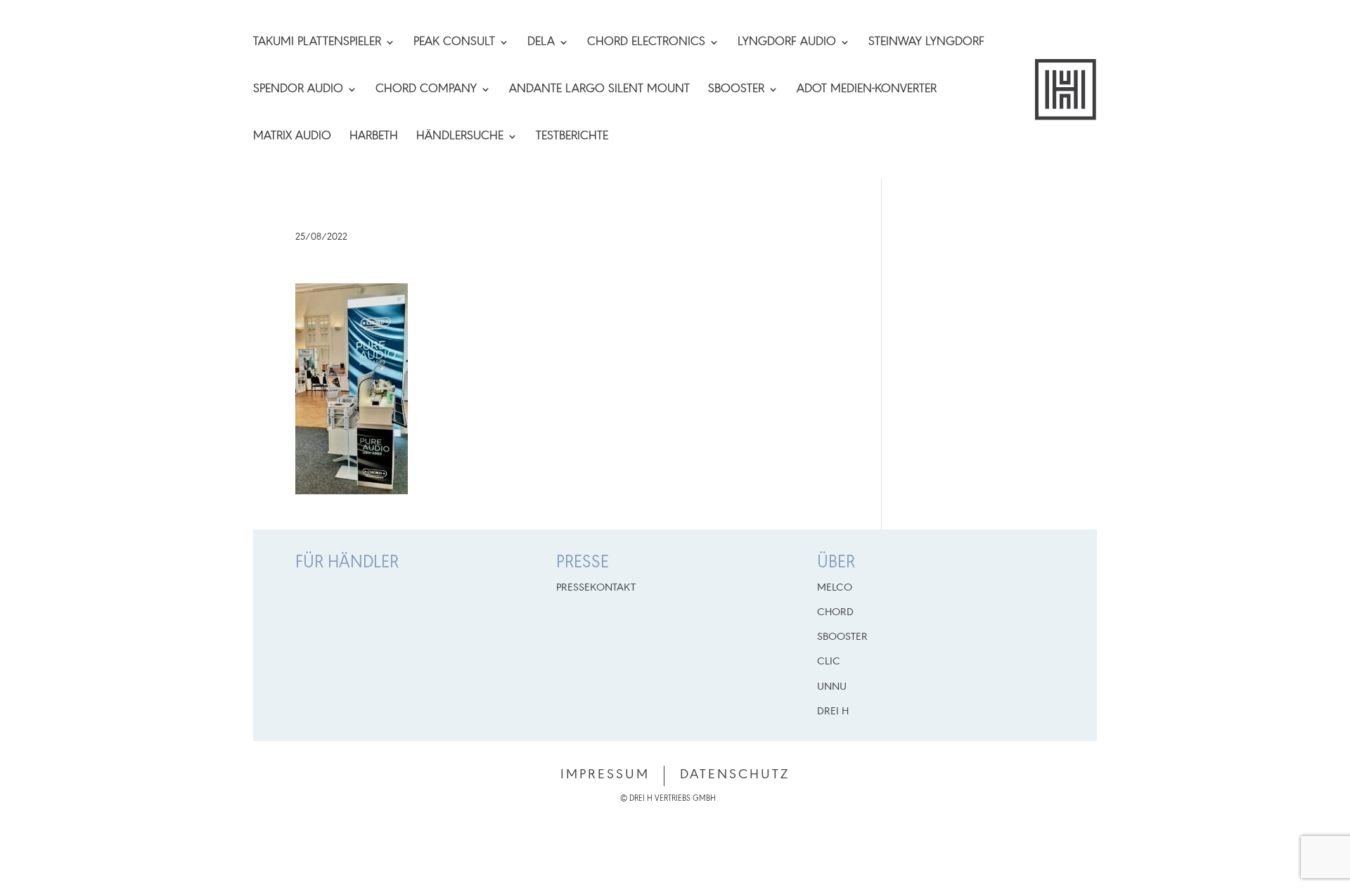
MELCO (834, 587)
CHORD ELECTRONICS (646, 43)
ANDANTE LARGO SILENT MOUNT (599, 90)
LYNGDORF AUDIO (787, 43)
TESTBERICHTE (572, 137)
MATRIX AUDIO (292, 137)
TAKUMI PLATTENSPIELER (317, 43)
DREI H (833, 711)
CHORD (835, 612)
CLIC (828, 661)
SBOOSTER (736, 90)
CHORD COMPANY (426, 90)
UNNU (832, 687)
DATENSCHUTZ (735, 775)
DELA (541, 43)
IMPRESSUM (605, 775)
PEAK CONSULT (454, 43)
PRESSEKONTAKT (596, 587)
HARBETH (373, 137)
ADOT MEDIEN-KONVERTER (867, 90)
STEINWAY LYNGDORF (926, 43)
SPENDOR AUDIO (298, 90)
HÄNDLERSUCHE (459, 137)
